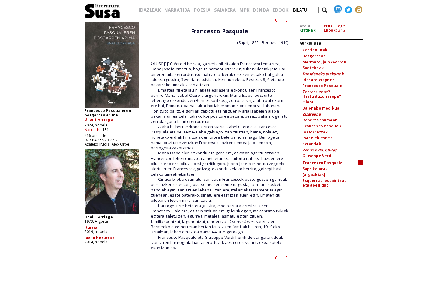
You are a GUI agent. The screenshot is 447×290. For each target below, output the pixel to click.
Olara (308, 102)
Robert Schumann (320, 120)
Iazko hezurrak (100, 237)
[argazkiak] (314, 174)
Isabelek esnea (318, 137)
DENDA (261, 10)
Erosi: (329, 26)
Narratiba (93, 129)
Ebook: (330, 30)
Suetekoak (313, 67)
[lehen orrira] (102, 17)
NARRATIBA (177, 10)
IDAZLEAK (150, 10)
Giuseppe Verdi (318, 155)
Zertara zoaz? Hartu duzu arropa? (322, 94)
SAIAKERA (225, 10)
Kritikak (308, 30)
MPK (244, 10)
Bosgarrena (314, 56)
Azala (305, 26)
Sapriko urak (315, 168)
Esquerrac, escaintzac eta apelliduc (324, 183)
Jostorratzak (315, 132)
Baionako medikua (321, 108)
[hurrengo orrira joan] (286, 20)
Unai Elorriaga (99, 119)
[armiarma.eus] (357, 10)
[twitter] (347, 10)
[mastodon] (336, 10)
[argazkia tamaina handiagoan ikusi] (112, 213)
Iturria (91, 227)
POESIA (202, 10)
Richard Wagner (318, 80)
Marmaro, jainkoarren (324, 62)
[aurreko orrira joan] (276, 20)
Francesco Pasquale (322, 85)
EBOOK (280, 10)
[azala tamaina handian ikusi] (112, 107)
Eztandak (312, 144)
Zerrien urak (315, 49)
